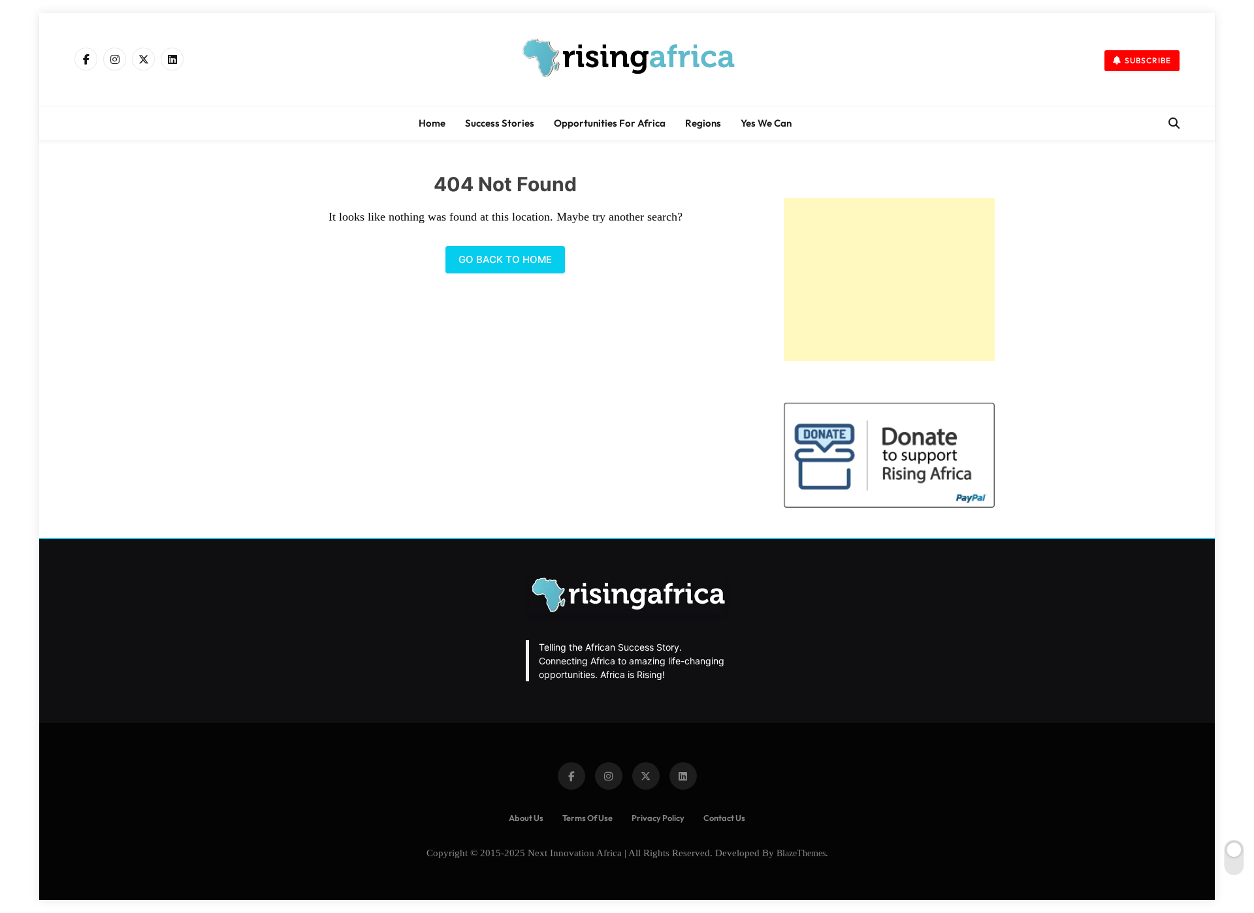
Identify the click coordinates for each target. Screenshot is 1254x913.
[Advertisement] (889, 279)
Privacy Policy (658, 817)
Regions (703, 123)
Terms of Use (587, 817)
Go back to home (505, 259)
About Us (526, 817)
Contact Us (724, 817)
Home (432, 123)
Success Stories (499, 123)
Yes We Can (766, 123)
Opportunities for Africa (610, 123)
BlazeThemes (801, 853)
